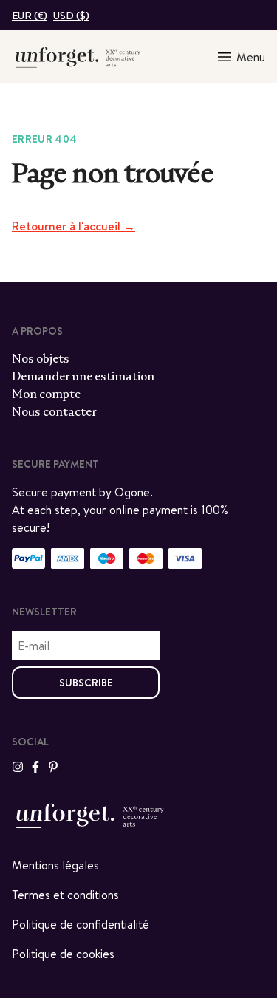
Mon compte (46, 394)
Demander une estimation (83, 376)
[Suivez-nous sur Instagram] (18, 767)
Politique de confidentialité (80, 924)
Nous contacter (54, 412)
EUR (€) (29, 15)
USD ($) (71, 15)
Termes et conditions (65, 894)
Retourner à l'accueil (73, 226)
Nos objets (40, 359)
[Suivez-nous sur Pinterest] (53, 767)
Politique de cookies (63, 954)
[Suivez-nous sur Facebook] (35, 767)
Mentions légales (55, 865)
